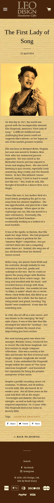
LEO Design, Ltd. (31, 477)
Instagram (28, 471)
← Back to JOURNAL (27, 436)
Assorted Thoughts (27, 416)
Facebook (28, 467)
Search (27, 461)
